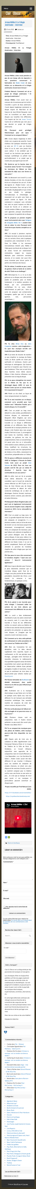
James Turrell (26, 119)
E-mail (5, 890)
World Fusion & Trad (13, 1165)
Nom (5, 882)
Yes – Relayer (19, 1044)
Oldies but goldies (13, 1144)
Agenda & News (12, 1101)
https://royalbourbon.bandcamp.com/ (18, 796)
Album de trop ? (12, 1103)
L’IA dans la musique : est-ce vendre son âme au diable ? (17, 1053)
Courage (25, 1184)
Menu (6, 8)
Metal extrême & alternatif (16, 1133)
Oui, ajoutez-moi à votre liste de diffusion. (15, 907)
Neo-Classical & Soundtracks (16, 1140)
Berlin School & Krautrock (15, 1108)
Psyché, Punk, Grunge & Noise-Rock (18, 1156)
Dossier (9, 1115)
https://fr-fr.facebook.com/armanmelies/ (18, 793)
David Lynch (9, 676)
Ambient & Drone (12, 1105)
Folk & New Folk (12, 1119)
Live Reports (11, 1128)
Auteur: (8, 41)
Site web (6, 898)
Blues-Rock (10, 1110)
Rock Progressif (12, 1158)
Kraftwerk (25, 680)
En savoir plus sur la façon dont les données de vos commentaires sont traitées (17, 921)
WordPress (17, 1184)
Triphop (9, 1163)
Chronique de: (10, 43)
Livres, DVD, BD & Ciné (14, 1131)
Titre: (7, 36)
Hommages (10, 1122)
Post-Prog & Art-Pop (13, 1151)
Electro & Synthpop (14, 843)
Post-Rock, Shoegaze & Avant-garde (18, 1154)
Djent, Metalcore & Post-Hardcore (18, 1112)
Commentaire (8, 861)
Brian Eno (20, 344)
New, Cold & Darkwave (14, 1142)
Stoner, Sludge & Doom (14, 1160)
